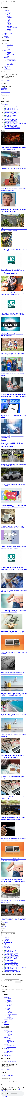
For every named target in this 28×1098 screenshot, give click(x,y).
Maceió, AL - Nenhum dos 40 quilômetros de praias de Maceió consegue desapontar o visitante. (13, 715)
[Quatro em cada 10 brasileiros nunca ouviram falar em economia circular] (10, 794)
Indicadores (10, 31)
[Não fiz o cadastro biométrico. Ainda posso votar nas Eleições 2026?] (12, 649)
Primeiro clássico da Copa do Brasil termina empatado (12, 334)
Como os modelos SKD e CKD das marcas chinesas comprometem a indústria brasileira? (12, 444)
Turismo (9, 24)
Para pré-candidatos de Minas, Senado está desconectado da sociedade (13, 818)
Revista (8, 53)
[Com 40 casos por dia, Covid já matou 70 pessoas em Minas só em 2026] (12, 587)
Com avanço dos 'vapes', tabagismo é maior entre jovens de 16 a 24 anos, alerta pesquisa (14, 569)
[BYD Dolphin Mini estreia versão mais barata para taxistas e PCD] (12, 481)
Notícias (9, 12)
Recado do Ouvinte (11, 60)
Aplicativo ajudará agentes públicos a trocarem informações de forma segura (12, 436)
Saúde (8, 22)
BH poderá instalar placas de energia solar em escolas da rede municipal (12, 632)
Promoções (6, 62)
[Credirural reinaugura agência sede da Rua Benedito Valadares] (10, 165)
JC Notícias (6, 10)
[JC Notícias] (4, 104)
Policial (8, 13)
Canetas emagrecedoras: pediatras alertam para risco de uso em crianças (13, 880)
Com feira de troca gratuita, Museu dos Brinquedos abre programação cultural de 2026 (13, 547)
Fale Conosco (7, 69)
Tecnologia (9, 17)
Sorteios (9, 30)
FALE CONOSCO (5, 92)
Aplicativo (6, 940)
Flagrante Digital (8, 33)
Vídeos (5, 34)
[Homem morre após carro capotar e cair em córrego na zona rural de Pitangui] (6, 246)
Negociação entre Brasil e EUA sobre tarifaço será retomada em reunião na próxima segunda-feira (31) (13, 271)
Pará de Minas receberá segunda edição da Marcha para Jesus (13, 148)
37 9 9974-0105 (4, 1096)
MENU (2, 130)
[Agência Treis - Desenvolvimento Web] (19, 1089)
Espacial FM (7, 939)
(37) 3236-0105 (12, 1061)
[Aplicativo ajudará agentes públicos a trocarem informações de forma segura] (11, 433)
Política (8, 29)
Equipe (8, 46)
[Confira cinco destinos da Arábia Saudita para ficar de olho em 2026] (12, 732)
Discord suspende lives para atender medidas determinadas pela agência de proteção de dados (12, 314)
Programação (7, 66)
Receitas (9, 52)
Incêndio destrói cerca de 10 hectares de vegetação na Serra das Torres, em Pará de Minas (14, 229)
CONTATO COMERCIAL (7, 1075)
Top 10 (8, 49)
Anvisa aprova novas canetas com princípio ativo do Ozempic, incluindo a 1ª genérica (13, 611)
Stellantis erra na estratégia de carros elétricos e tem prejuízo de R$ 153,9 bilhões (13, 464)
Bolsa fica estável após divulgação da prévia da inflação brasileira (12, 756)
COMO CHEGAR (5, 80)
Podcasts (6, 36)
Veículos (9, 19)
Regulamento (10, 64)
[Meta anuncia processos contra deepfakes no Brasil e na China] (10, 413)
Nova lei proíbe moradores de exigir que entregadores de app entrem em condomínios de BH (14, 293)
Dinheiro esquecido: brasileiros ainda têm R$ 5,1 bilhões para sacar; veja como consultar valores (12, 777)
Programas (9, 47)
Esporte (9, 16)
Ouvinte (6, 57)
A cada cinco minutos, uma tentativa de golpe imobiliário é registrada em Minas (13, 395)
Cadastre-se (6, 37)
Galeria (8, 56)
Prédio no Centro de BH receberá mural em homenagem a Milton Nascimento (13, 506)
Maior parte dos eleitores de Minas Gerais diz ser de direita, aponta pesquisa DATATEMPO (13, 859)
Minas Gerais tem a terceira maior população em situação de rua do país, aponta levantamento (12, 673)
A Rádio (6, 43)
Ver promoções (10, 63)
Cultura (8, 20)
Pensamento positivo (12, 27)
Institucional (10, 45)
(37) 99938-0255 (5, 88)
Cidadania (9, 23)
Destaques (9, 15)
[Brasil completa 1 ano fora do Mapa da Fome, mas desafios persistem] (10, 898)
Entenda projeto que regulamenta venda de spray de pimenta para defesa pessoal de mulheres (13, 839)
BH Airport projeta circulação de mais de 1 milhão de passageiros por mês (14, 694)
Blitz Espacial (10, 54)
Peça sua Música (11, 59)
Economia (9, 26)
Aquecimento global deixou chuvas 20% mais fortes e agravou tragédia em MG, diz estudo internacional (14, 918)
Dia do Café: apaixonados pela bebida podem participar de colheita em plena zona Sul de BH (12, 527)
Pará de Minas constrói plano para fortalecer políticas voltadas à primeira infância (14, 189)
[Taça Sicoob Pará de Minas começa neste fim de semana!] (12, 371)
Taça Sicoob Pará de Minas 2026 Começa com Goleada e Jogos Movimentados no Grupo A (12, 354)
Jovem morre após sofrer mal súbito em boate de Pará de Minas (13, 210)
